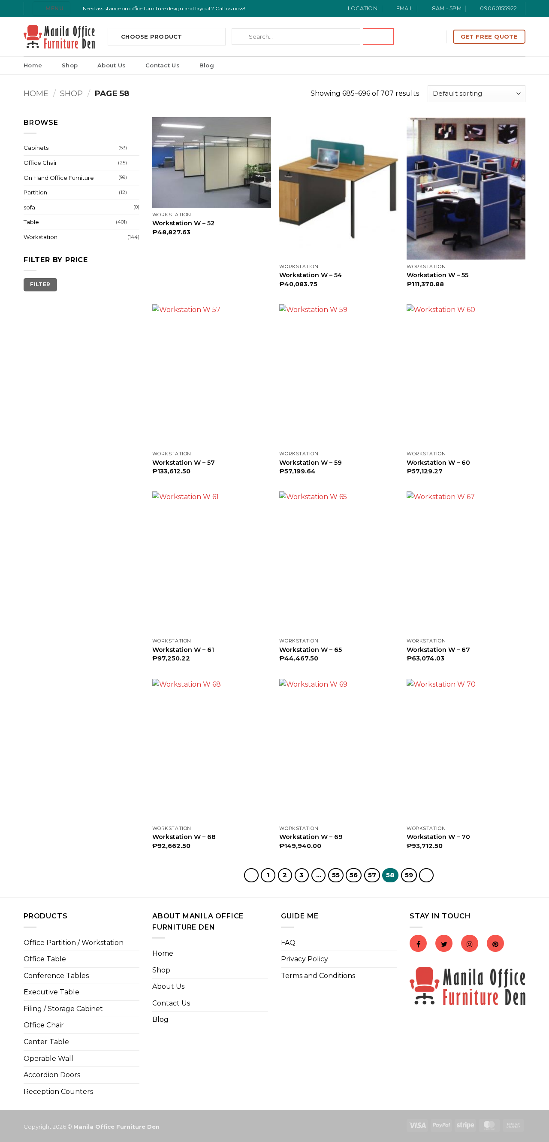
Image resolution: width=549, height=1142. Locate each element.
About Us (111, 65)
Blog (206, 65)
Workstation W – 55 (437, 275)
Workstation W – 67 (438, 650)
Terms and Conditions (318, 976)
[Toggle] (134, 148)
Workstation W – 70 (438, 837)
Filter (40, 284)
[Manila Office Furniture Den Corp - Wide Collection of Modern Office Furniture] (59, 36)
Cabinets (36, 147)
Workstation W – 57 (183, 462)
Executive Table (51, 992)
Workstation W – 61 (183, 650)
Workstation (40, 236)
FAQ (288, 943)
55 (336, 875)
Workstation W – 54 (310, 275)
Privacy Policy (304, 959)
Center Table (46, 1042)
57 (372, 875)
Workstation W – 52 (183, 223)
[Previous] (251, 875)
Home (33, 65)
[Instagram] (469, 944)
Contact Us (162, 65)
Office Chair (40, 162)
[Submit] (378, 36)
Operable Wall (48, 1058)
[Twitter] (443, 944)
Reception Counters (58, 1091)
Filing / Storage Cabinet (63, 1009)
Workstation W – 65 (310, 650)
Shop (70, 65)
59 (409, 875)
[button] (51, 8)
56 (354, 875)
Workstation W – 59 (310, 462)
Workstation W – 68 (184, 837)
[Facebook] (418, 944)
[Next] (426, 875)
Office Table (45, 959)
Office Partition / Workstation (74, 943)
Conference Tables (56, 976)
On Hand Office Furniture (59, 177)
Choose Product (151, 36)
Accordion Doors (52, 1075)
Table (31, 221)
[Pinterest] (495, 944)
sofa (29, 207)
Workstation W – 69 (311, 837)
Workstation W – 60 (438, 462)
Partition (35, 192)
